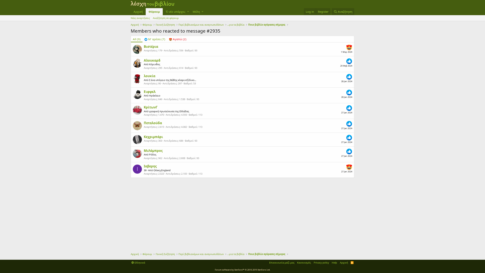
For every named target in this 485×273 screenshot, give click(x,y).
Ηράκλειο (154, 95)
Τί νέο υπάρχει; (175, 11)
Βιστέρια (151, 46)
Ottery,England (162, 170)
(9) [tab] (137, 39)
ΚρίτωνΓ (151, 107)
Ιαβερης (150, 166)
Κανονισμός (304, 262)
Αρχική (138, 11)
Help (334, 262)
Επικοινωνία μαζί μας (281, 262)
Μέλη (196, 11)
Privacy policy (321, 262)
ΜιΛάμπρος (153, 150)
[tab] (154, 39)
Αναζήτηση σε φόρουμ (166, 18)
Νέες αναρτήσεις (140, 18)
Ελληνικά (139, 262)
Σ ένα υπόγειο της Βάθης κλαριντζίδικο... (172, 80)
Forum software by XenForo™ (242, 269)
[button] (188, 11)
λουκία (149, 76)
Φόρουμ (154, 11)
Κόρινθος (154, 64)
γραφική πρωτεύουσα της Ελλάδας (169, 111)
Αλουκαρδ (152, 60)
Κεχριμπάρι (153, 137)
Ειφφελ (150, 91)
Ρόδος (152, 154)
